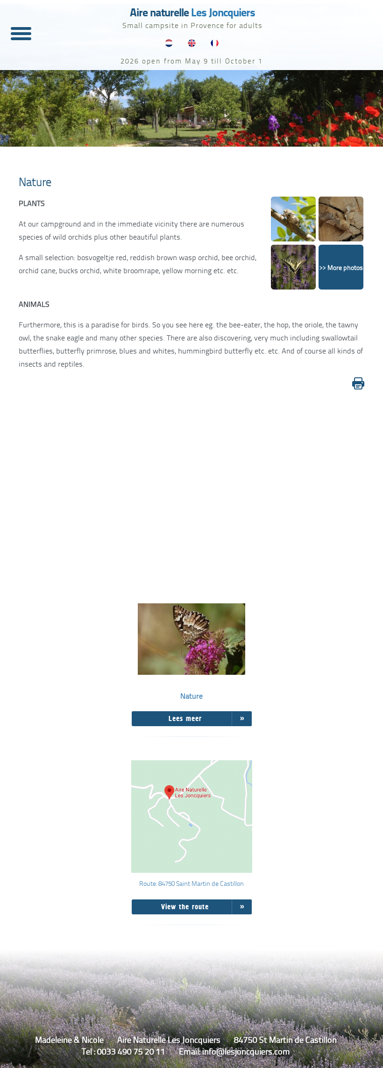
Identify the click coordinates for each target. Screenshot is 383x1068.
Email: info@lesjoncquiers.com (234, 1051)
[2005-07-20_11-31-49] (293, 269)
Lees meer (185, 718)
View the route (185, 907)
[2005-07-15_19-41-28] (341, 221)
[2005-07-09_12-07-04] (293, 221)
